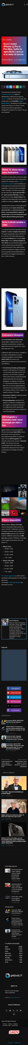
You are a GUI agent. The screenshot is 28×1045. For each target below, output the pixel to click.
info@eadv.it (17, 1042)
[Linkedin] (20, 86)
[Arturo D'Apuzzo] (5, 629)
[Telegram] (10, 1010)
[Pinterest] (14, 86)
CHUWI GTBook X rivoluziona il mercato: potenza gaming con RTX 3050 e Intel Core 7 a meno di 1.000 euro (15, 729)
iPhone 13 (4, 99)
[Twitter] (10, 86)
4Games (7, 724)
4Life (3, 818)
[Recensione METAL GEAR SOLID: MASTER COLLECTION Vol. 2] (3, 722)
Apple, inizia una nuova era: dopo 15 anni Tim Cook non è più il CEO (12, 816)
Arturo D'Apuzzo (8, 59)
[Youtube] (20, 1010)
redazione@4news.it (15, 997)
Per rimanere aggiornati (8, 576)
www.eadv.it (10, 1042)
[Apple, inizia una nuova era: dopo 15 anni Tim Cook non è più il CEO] (14, 806)
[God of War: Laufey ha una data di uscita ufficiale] (7, 898)
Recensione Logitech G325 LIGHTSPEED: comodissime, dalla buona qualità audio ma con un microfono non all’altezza (15, 746)
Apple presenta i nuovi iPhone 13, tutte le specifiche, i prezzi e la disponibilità (21, 764)
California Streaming (8, 94)
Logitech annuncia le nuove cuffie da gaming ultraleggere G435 (6, 764)
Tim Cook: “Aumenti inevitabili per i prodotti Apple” (12, 793)
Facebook (11, 582)
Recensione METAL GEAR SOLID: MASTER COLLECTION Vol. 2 (15, 721)
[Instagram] (17, 1010)
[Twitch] (14, 1014)
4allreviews (8, 741)
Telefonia (8, 39)
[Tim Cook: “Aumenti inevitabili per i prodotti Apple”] (14, 783)
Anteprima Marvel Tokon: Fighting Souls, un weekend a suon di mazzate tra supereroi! (17, 887)
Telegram (18, 582)
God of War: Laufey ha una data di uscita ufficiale (17, 898)
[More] (23, 86)
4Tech (3, 39)
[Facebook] (7, 86)
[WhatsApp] (17, 86)
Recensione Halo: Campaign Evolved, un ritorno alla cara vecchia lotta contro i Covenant (14, 737)
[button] (9, 491)
